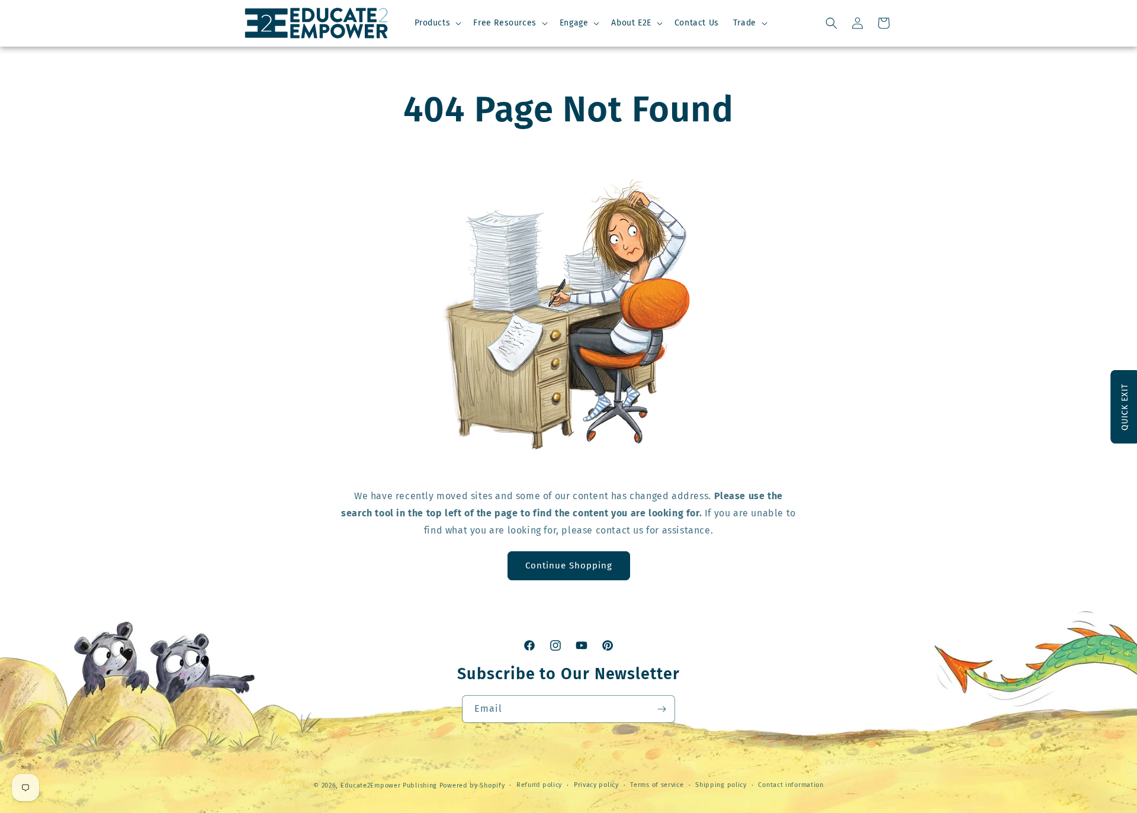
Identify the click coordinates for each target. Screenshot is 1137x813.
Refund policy (539, 785)
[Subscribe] (661, 709)
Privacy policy (596, 785)
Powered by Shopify (472, 785)
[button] (437, 23)
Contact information (790, 785)
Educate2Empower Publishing (389, 785)
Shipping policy (721, 785)
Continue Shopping (568, 565)
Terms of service (656, 785)
